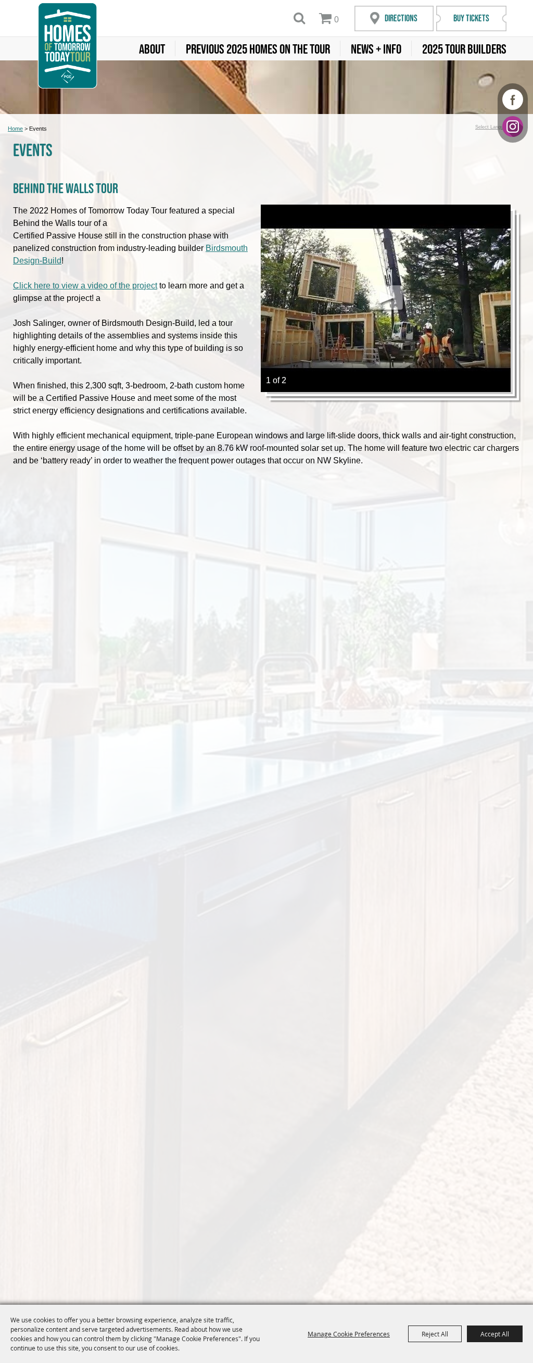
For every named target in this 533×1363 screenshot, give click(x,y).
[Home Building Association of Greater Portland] (67, 46)
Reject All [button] (435, 1334)
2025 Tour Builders (464, 48)
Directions (401, 18)
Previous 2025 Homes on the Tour (258, 48)
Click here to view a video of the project (85, 285)
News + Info (376, 48)
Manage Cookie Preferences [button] (349, 1334)
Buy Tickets (471, 18)
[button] (386, 298)
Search (299, 18)
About (152, 48)
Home (15, 128)
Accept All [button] (494, 1334)
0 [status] (336, 19)
